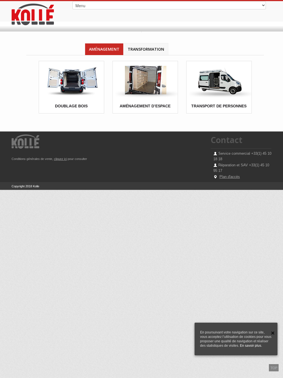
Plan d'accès (229, 177)
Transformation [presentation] (146, 49)
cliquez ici (60, 158)
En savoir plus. (251, 346)
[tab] (104, 49)
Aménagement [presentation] (104, 49)
